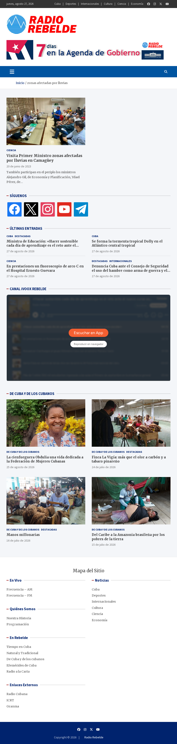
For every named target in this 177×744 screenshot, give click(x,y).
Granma (12, 706)
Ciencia (121, 4)
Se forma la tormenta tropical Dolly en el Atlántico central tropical (127, 243)
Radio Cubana (16, 694)
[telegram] (81, 209)
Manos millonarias (23, 535)
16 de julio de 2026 (18, 540)
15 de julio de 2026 (103, 545)
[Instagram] (155, 4)
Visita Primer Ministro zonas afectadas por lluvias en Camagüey (44, 158)
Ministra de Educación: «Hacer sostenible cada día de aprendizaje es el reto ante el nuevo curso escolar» (42, 245)
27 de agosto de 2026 (20, 251)
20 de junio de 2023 (18, 166)
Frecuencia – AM (19, 589)
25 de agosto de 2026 (20, 467)
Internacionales (90, 4)
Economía (137, 4)
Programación (17, 624)
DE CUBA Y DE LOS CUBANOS (32, 393)
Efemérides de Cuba (21, 665)
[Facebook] (148, 4)
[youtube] (64, 209)
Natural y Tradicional (22, 653)
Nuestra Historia (18, 618)
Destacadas (22, 236)
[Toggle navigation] (11, 71)
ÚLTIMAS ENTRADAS (26, 228)
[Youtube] (167, 4)
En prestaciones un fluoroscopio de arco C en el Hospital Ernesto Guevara (45, 268)
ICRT (10, 700)
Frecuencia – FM (19, 595)
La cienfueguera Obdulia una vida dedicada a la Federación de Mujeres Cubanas (44, 459)
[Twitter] (161, 4)
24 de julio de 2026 (103, 467)
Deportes (71, 4)
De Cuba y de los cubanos (22, 451)
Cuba (57, 4)
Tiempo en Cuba (18, 647)
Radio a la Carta (18, 671)
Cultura (108, 4)
